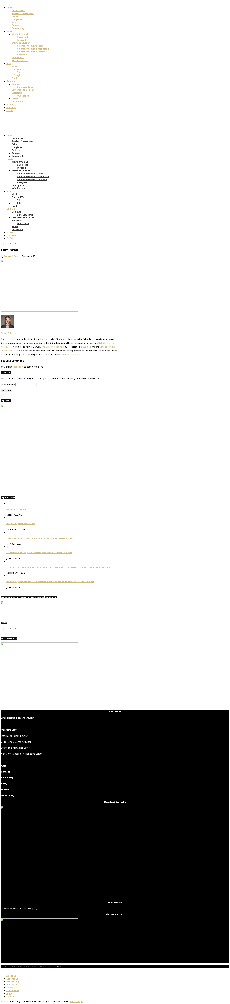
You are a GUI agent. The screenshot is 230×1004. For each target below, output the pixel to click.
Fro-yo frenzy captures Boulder (20, 523)
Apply (4, 783)
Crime (15, 16)
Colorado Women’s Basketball (33, 48)
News (9, 7)
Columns (16, 84)
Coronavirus (18, 10)
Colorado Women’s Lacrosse (32, 51)
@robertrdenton (71, 354)
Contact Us (12, 978)
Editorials (17, 92)
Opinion (10, 81)
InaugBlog (86, 346)
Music (15, 66)
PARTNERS (11, 984)
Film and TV (18, 69)
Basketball (22, 37)
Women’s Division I (21, 42)
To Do (9, 110)
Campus (16, 25)
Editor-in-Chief (20, 735)
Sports (9, 31)
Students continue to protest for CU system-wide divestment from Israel (39, 552)
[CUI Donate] (64, 487)
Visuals (10, 104)
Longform (17, 19)
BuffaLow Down (25, 86)
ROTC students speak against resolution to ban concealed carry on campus (40, 538)
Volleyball (22, 54)
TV (18, 72)
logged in (18, 366)
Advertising (7, 777)
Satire (15, 98)
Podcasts (11, 107)
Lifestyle (16, 75)
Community (18, 28)
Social (9, 987)
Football (21, 39)
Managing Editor (22, 741)
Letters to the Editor (23, 89)
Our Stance (23, 95)
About (4, 765)
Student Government (23, 13)
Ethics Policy (7, 795)
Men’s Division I (20, 34)
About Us (11, 975)
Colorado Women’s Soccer (30, 45)
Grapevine (17, 101)
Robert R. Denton (12, 256)
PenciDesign (58, 966)
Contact (5, 771)
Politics (16, 22)
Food (14, 78)
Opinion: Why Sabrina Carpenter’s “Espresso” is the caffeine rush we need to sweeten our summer (50, 581)
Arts (8, 63)
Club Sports (18, 57)
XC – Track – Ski (20, 60)
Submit (5, 789)
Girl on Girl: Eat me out (16, 509)
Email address (8, 384)
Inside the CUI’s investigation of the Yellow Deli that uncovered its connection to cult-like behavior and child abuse (58, 567)
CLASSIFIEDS (12, 990)
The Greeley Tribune (51, 346)
